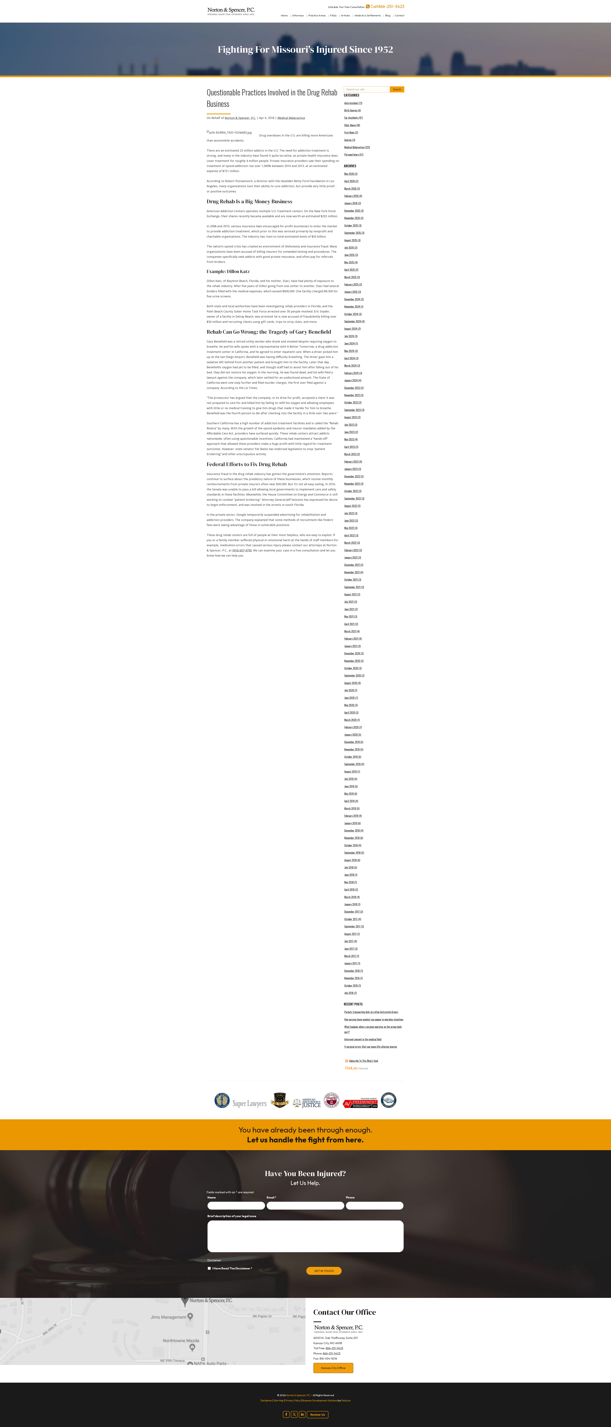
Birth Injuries (350, 110)
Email (271, 1197)
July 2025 (349, 247)
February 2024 (351, 373)
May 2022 (349, 528)
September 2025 (352, 233)
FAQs (333, 15)
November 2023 (352, 395)
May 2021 (349, 616)
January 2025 (351, 292)
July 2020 (349, 690)
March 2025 (350, 277)
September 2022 (352, 498)
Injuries (348, 140)
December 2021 (352, 565)
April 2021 (349, 624)
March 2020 (350, 720)
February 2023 (351, 462)
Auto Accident (351, 103)
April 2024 (349, 358)
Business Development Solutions (320, 1400)
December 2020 (352, 653)
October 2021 (351, 580)
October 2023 (351, 402)
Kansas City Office (333, 1368)
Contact (399, 15)
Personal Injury (351, 154)
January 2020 (351, 735)
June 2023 (349, 432)
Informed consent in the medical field (362, 1039)
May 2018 (349, 882)
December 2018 (352, 830)
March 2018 (350, 897)
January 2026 (351, 203)
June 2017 (349, 949)
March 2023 (350, 454)
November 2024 (352, 306)
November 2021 (352, 572)
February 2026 (351, 196)
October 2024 (351, 314)
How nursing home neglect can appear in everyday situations (373, 1019)
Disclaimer (214, 1260)
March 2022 (350, 543)
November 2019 (352, 749)
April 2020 (349, 712)
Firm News (349, 132)
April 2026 (349, 181)
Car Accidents (351, 118)
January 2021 (350, 646)
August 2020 (350, 683)
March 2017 (350, 956)
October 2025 (351, 225)
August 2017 (350, 934)
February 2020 (351, 727)
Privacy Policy (293, 1400)
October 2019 (351, 757)
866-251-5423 (391, 6)
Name (211, 1197)
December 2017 (352, 912)
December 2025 (352, 211)
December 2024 (352, 299)
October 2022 (351, 491)
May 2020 (349, 705)
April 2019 (349, 801)
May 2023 (349, 439)
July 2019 (349, 779)
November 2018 (352, 838)
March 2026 (350, 188)
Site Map (279, 1400)
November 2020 (352, 661)
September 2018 (352, 853)
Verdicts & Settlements (368, 15)
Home (284, 15)
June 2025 (349, 255)
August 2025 (350, 240)
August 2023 (350, 417)
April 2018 (349, 889)
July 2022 (349, 513)
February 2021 (351, 639)
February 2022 (351, 550)
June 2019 (349, 786)
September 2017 (352, 926)
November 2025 (352, 218)
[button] (608, 1404)
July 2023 (349, 425)
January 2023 (351, 469)
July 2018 (349, 867)
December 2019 (352, 742)
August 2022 (350, 506)
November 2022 (352, 484)
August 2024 (350, 329)
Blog (387, 15)
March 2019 (350, 808)
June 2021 (349, 609)
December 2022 (352, 476)
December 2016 (352, 971)
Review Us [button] (317, 1415)
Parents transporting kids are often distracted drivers (371, 1012)
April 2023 (349, 447)
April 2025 (349, 270)
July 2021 (349, 602)
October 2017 (351, 919)
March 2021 (350, 631)
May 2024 (349, 351)
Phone (350, 1197)
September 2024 (352, 321)
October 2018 (351, 845)
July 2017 (348, 941)
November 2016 (352, 978)
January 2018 (350, 904)
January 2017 (350, 963)
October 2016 (351, 985)
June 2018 (349, 875)
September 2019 (352, 764)
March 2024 (350, 365)
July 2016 (349, 993)
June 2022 (349, 521)
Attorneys (298, 15)
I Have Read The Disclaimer (232, 1268)
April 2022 (349, 535)
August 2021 (350, 594)
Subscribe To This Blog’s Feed (363, 1061)
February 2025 (351, 284)
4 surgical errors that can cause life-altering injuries (370, 1047)
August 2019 (350, 771)
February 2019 (351, 816)
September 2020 (352, 675)
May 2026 (349, 174)
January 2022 (351, 557)
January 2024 (351, 380)
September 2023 (352, 410)
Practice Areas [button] (317, 15)
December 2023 (352, 388)
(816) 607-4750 (242, 550)
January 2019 (350, 823)
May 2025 (349, 262)
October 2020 (351, 668)
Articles (345, 15)
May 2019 (349, 794)
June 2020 (349, 698)
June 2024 (349, 343)
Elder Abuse (350, 125)
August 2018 (350, 860)
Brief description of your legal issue (231, 1216)
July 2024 (349, 336)
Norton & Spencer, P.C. (240, 118)
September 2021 (352, 587)
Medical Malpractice (291, 118)
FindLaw (346, 1400)
